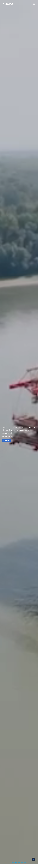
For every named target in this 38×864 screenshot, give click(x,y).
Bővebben (13, 440)
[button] (12, 862)
